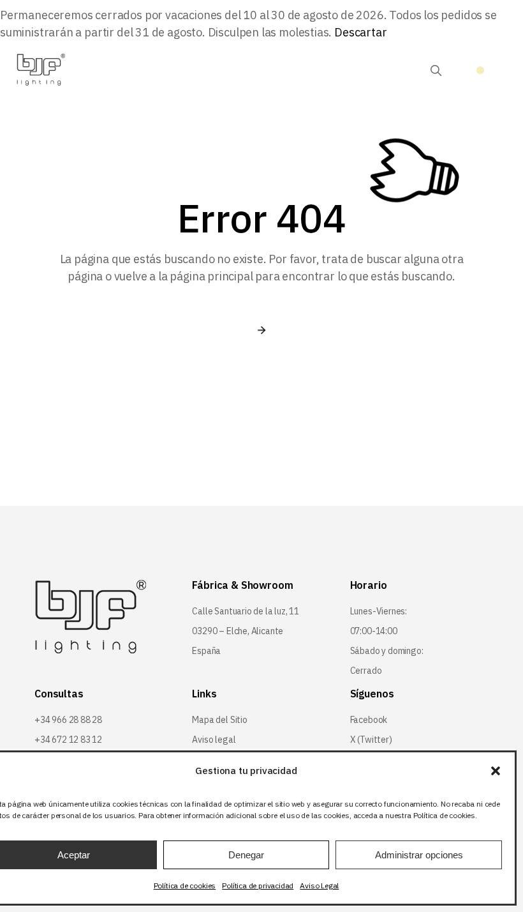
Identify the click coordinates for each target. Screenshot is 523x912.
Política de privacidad (257, 885)
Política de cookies (185, 885)
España (206, 651)
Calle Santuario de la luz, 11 (245, 611)
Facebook (369, 720)
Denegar (246, 854)
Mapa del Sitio (219, 720)
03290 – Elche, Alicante (237, 631)
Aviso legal (213, 739)
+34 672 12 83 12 (68, 739)
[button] (495, 770)
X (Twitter (369, 739)
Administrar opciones (419, 854)
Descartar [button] (360, 32)
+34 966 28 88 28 (68, 720)
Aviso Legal (319, 885)
